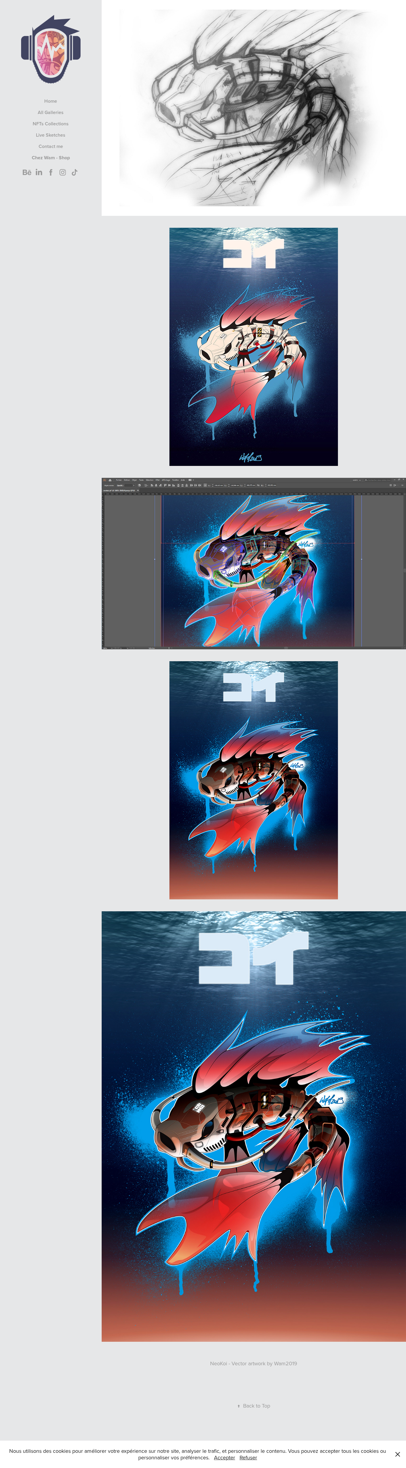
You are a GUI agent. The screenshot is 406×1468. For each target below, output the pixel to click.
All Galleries (51, 112)
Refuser (248, 1457)
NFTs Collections (51, 123)
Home (50, 101)
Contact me (51, 146)
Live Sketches (50, 135)
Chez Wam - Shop (51, 157)
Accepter (224, 1457)
